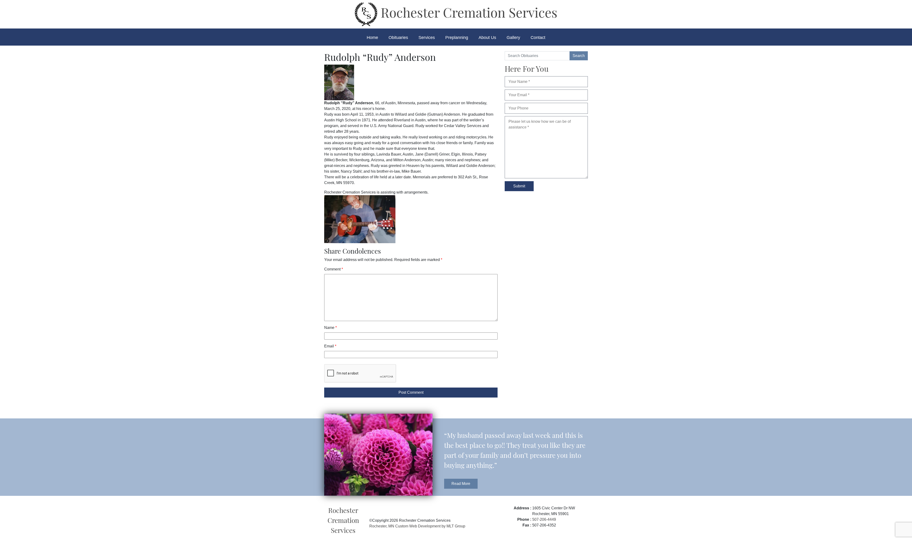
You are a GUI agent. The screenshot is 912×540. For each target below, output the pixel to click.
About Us (487, 37)
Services (426, 37)
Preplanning (456, 37)
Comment (333, 269)
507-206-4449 (544, 519)
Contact (538, 37)
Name (330, 328)
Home (372, 37)
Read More (460, 484)
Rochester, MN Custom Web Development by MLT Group (417, 526)
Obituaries (398, 37)
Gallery (513, 37)
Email (330, 346)
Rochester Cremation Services (467, 12)
